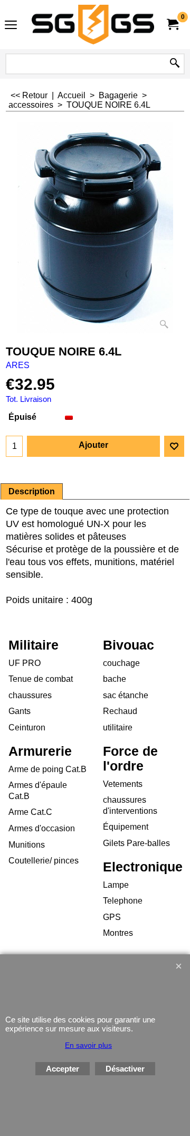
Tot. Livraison (28, 399)
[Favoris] (174, 446)
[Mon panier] (172, 24)
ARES (18, 365)
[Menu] (11, 25)
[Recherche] (174, 64)
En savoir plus (88, 1045)
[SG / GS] (93, 24)
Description (31, 491)
